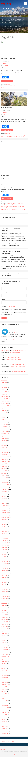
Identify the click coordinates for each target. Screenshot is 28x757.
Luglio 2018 (4, 605)
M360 (12, 85)
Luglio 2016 (4, 661)
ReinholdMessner (13, 136)
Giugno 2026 (4, 385)
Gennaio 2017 (4, 647)
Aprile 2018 (3, 612)
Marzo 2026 (4, 391)
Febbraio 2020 (4, 561)
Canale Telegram (18, 332)
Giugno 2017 (4, 635)
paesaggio (8, 136)
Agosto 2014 (4, 714)
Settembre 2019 (5, 573)
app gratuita (12, 339)
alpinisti (7, 85)
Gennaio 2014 (4, 731)
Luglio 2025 (4, 410)
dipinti (22, 203)
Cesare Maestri (17, 203)
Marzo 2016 (4, 670)
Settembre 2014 (5, 712)
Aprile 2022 (3, 501)
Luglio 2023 (4, 466)
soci (23, 85)
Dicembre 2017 (4, 621)
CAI (10, 85)
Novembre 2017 (5, 624)
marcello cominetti (5, 350)
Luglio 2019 (4, 577)
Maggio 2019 (4, 582)
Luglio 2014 (4, 717)
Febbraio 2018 (4, 617)
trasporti (19, 136)
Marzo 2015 (4, 698)
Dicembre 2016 (4, 649)
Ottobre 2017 (4, 626)
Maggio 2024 (4, 443)
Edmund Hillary (4, 204)
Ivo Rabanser (18, 206)
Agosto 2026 (4, 380)
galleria (17, 204)
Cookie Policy (11, 741)
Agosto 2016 (4, 659)
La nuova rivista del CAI (8, 58)
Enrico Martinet (13, 135)
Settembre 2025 (5, 405)
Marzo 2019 (4, 587)
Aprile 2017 (3, 640)
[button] (26, 2)
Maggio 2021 (4, 526)
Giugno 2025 (4, 412)
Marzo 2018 (4, 614)
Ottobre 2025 (4, 403)
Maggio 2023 (4, 470)
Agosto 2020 (4, 547)
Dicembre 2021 (4, 510)
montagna (24, 135)
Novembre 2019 (5, 568)
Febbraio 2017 (4, 645)
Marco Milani (10, 207)
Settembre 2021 (5, 517)
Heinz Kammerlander (11, 206)
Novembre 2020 (5, 540)
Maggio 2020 (4, 554)
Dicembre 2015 (4, 677)
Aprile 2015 (3, 696)
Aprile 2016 (3, 668)
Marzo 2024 (4, 447)
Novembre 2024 (5, 429)
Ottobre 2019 (4, 570)
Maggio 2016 (4, 666)
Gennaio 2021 (4, 536)
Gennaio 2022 (4, 508)
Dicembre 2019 (4, 566)
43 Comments (5, 65)
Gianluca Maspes (22, 204)
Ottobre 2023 (4, 459)
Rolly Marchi (14, 209)
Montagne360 (16, 85)
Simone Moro (20, 209)
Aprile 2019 (3, 584)
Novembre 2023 (5, 456)
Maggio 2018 (4, 610)
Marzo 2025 (4, 419)
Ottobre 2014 (4, 710)
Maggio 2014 (4, 721)
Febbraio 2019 (4, 589)
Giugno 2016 (4, 663)
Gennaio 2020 (4, 563)
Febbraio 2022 (4, 505)
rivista (21, 85)
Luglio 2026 (4, 382)
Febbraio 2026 (4, 394)
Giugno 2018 (4, 607)
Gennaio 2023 (4, 480)
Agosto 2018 (4, 603)
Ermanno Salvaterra (11, 204)
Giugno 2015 (4, 691)
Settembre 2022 (5, 489)
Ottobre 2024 (4, 431)
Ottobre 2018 (4, 598)
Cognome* (4, 292)
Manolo (5, 207)
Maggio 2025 (4, 415)
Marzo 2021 (4, 531)
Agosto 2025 (4, 408)
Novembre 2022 (5, 484)
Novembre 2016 (5, 652)
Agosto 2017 (4, 631)
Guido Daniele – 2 (6, 175)
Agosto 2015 (4, 686)
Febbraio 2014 (4, 728)
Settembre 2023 (5, 461)
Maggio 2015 (4, 693)
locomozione (18, 135)
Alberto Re (8, 203)
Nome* (3, 286)
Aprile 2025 (3, 417)
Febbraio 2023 (4, 477)
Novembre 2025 (5, 401)
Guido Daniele (4, 206)
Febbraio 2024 (4, 450)
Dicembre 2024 (4, 426)
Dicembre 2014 (4, 705)
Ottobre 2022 (4, 487)
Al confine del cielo (6, 107)
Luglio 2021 (4, 522)
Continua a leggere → (7, 81)
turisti (22, 136)
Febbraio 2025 (4, 422)
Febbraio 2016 (4, 673)
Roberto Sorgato (8, 209)
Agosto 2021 (4, 519)
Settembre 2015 (5, 684)
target (2, 87)
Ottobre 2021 (4, 515)
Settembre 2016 (5, 656)
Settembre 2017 (5, 628)
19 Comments (5, 114)
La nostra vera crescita (15, 352)
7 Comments (5, 183)
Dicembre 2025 (4, 398)
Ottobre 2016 (4, 654)
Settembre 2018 (5, 600)
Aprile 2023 (3, 473)
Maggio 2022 (4, 498)
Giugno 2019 (4, 580)
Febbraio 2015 (4, 700)
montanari (3, 136)
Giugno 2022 (4, 496)
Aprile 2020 (3, 556)
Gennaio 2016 (4, 675)
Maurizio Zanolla (16, 207)
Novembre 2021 (5, 512)
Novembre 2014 (5, 707)
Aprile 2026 (3, 389)
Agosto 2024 (4, 436)
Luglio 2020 (4, 549)
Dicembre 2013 (4, 733)
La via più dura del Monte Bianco (18, 350)
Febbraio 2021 (4, 533)
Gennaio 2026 (4, 396)
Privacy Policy (4, 741)
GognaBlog (6, 3)
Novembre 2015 (5, 680)
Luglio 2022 (4, 494)
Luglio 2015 (4, 689)
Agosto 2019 (4, 575)
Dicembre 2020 (4, 538)
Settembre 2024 (5, 433)
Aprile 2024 (3, 445)
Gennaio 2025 (4, 424)
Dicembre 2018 (4, 594)
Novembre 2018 (5, 596)
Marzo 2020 (4, 559)
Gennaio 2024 (4, 452)
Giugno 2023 (4, 468)
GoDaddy (14, 754)
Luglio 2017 (4, 633)
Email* (3, 299)
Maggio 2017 (4, 638)
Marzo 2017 (4, 642)
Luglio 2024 (4, 438)
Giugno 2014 (4, 719)
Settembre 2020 (5, 545)
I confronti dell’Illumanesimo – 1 (17, 364)
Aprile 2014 (3, 724)
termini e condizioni (11, 306)
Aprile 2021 (3, 529)
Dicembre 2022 (4, 482)
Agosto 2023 (4, 463)
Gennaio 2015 (4, 703)
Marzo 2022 (4, 503)
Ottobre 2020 (4, 542)
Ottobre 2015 (4, 682)
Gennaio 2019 (4, 591)
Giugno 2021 (4, 524)
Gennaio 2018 (4, 619)
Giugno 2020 (4, 552)
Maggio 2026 (4, 387)
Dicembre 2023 (4, 454)
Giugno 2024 (4, 440)
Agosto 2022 (4, 491)
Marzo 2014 (4, 726)
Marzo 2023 (4, 475)
